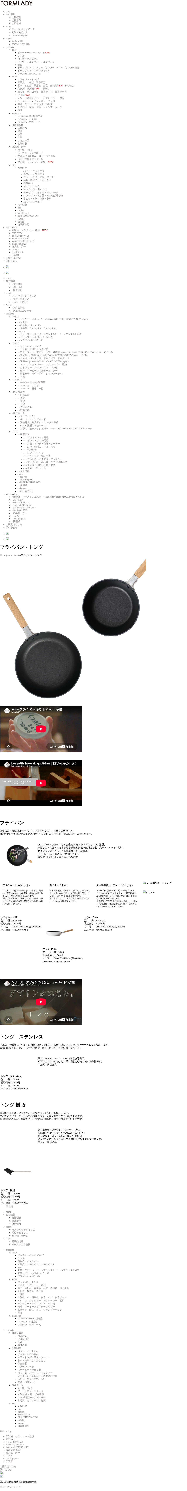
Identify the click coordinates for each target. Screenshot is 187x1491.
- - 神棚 (21, 376)
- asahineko (17, 379)
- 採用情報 (17, 290)
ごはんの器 (23, 140)
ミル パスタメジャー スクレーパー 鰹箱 (41, 98)
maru (20, 64)
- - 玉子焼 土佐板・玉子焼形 (33, 349)
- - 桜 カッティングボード (32, 419)
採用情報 (16, 23)
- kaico (15, 316)
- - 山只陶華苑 (25, 491)
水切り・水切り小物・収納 (37, 198)
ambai (14, 76)
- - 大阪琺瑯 (24, 471)
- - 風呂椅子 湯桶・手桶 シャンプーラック (41, 373)
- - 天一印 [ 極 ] (26, 416)
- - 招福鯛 (22, 485)
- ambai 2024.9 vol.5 (21, 505)
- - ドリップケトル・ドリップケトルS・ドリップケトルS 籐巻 (50, 334)
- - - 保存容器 (30, 449)
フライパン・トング (28, 79)
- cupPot (15, 516)
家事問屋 (22, 168)
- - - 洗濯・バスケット (34, 468)
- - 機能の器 (24, 410)
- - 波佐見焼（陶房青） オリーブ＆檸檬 (38, 422)
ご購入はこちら (14, 258)
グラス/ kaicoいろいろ (29, 1276)
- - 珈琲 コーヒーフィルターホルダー (38, 370)
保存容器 (28, 183)
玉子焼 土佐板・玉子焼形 (32, 82)
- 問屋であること (20, 299)
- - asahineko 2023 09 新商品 (31, 382)
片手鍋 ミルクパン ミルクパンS (36, 62)
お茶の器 (22, 128)
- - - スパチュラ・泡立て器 (37, 456)
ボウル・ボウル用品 (33, 174)
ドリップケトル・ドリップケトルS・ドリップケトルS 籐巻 (48, 67)
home (8, 11)
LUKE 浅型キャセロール (30, 159)
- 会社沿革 (17, 287)
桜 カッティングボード (30, 153)
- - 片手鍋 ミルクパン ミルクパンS (37, 328)
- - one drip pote (25, 479)
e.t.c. (14, 165)
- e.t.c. (14, 431)
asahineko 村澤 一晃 (29, 122)
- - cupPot (22, 477)
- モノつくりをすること (24, 296)
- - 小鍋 (21, 401)
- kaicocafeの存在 (20, 302)
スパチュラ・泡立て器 (35, 189)
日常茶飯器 (17, 125)
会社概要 (16, 17)
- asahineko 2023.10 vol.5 (24, 507)
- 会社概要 (17, 284)
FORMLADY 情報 (21, 44)
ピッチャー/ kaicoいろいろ (34, 52)
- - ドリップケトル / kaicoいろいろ (35, 337)
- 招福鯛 (16, 521)
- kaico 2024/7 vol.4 (21, 502)
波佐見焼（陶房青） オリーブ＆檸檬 (37, 156)
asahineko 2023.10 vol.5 (23, 241)
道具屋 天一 (19, 146)
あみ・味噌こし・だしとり (37, 180)
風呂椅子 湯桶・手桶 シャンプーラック (40, 107)
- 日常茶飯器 (18, 391)
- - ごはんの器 (25, 407)
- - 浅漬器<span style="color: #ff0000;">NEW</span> (43, 361)
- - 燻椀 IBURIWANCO (29, 482)
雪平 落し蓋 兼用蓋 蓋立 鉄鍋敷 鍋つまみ (46, 85)
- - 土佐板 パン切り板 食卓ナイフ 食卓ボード (43, 358)
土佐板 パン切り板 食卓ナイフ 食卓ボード (42, 91)
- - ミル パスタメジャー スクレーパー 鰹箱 (42, 364)
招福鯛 (21, 219)
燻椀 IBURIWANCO (28, 215)
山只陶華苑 (23, 224)
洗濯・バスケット (32, 201)
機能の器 (22, 143)
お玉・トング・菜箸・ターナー (39, 177)
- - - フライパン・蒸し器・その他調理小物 (45, 462)
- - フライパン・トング (29, 346)
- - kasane (22, 488)
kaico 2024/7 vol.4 (20, 236)
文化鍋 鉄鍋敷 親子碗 (33, 88)
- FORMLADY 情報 (22, 310)
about (8, 26)
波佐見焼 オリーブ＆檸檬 (31, 1394)
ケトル (21, 55)
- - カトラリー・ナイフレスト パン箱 (38, 367)
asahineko (16, 113)
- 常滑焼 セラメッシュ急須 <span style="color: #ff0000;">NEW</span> (48, 497)
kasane (21, 221)
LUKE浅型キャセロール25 (31, 1397)
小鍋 (20, 134)
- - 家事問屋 (24, 434)
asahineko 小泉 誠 (27, 119)
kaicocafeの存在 (19, 35)
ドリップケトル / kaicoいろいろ (34, 70)
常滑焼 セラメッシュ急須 (35, 162)
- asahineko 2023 (19, 510)
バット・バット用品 (33, 171)
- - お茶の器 (24, 394)
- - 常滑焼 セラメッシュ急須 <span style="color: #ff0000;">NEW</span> (55, 428)
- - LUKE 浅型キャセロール (32, 425)
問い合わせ (12, 261)
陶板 (20, 131)
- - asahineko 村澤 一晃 (30, 388)
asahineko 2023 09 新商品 (30, 116)
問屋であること (20, 32)
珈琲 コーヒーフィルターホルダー (36, 104)
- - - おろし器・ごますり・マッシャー (42, 459)
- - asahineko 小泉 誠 (28, 385)
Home (3, 555)
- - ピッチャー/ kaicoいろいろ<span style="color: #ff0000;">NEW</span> (53, 319)
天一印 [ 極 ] (25, 150)
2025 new (10, 1439)
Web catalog (11, 227)
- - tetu (21, 474)
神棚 (20, 110)
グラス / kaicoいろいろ (29, 73)
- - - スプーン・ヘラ (33, 453)
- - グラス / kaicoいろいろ (30, 340)
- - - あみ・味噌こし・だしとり (39, 446)
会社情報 (10, 14)
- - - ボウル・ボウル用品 (35, 440)
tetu (19, 207)
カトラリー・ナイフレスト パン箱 (36, 101)
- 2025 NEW (18, 499)
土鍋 (20, 137)
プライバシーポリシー (11, 1487)
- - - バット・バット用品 (35, 437)
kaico (14, 50)
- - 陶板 (21, 398)
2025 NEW (17, 233)
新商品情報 (17, 41)
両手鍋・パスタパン (28, 58)
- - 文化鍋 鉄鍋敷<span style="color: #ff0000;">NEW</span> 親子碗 (53, 355)
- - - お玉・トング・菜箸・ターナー (41, 443)
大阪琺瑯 (22, 204)
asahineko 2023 (19, 243)
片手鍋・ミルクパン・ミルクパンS (36, 1264)
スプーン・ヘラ (31, 186)
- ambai (15, 343)
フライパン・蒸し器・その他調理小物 (43, 195)
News (8, 38)
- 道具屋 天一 (19, 413)
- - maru (21, 331)
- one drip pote (18, 518)
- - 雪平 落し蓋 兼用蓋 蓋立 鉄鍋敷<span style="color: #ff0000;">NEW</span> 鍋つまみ (65, 352)
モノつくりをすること (23, 29)
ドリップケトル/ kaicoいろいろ (33, 1273)
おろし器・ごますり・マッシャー (40, 192)
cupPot (21, 210)
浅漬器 (24, 95)
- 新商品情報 (18, 307)
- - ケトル (22, 322)
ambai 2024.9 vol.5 (21, 238)
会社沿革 (16, 20)
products (10, 47)
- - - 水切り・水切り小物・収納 (39, 465)
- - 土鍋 (21, 404)
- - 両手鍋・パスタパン (29, 325)
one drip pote (24, 213)
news (8, 1238)
